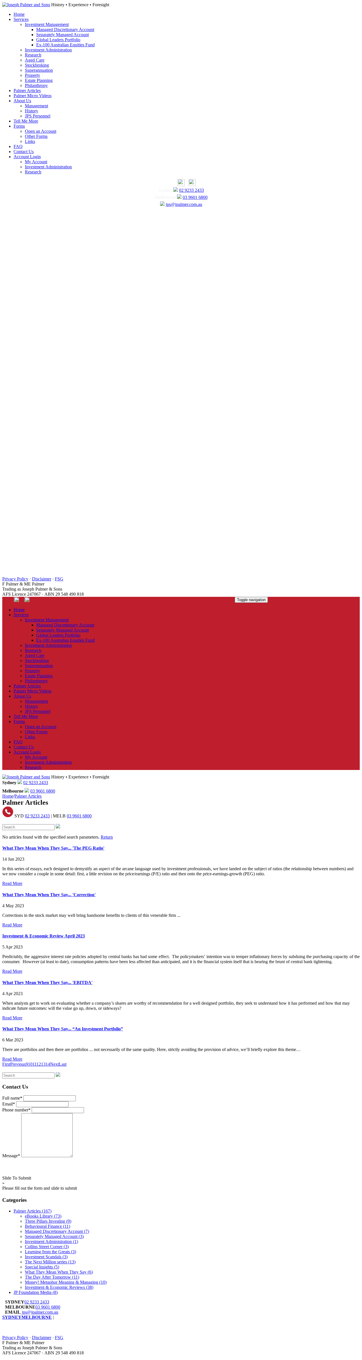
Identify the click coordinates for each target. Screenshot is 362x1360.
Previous (18, 1064)
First (6, 1064)
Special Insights (42, 1267)
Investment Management (47, 24)
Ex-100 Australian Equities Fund (65, 44)
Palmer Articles (27, 90)
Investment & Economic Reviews (59, 1287)
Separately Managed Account (62, 34)
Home (19, 14)
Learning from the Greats (50, 1251)
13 (43, 1064)
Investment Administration (48, 49)
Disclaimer (41, 578)
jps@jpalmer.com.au (184, 204)
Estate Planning (39, 80)
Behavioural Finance (47, 1226)
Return (107, 837)
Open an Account (40, 131)
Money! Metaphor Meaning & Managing (66, 1282)
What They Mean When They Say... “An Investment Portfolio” (62, 1028)
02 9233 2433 (191, 190)
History (31, 110)
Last (62, 1064)
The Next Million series (50, 1261)
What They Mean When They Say (59, 1272)
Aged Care (34, 60)
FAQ (18, 146)
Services (21, 19)
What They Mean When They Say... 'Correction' (49, 894)
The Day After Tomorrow (52, 1277)
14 (48, 1064)
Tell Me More (26, 121)
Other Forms (36, 136)
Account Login (27, 156)
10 (30, 1064)
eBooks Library (43, 1216)
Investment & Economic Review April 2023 (43, 935)
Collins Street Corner (47, 1246)
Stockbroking (37, 65)
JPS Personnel (37, 116)
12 (38, 1064)
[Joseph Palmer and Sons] (26, 4)
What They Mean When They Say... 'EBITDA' (47, 982)
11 (34, 1064)
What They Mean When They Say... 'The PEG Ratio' (53, 848)
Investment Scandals (46, 1256)
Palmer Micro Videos (32, 95)
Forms (19, 126)
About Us (22, 100)
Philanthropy (36, 85)
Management (36, 105)
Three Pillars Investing (48, 1221)
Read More (12, 883)
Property (32, 75)
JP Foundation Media (36, 1292)
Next (54, 1064)
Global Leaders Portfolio (58, 39)
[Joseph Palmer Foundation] (191, 184)
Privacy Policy (15, 578)
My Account (36, 161)
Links (30, 141)
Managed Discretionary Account (65, 29)
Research (33, 55)
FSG (59, 578)
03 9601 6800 (195, 197)
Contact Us (24, 151)
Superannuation (39, 70)
